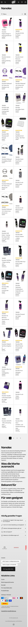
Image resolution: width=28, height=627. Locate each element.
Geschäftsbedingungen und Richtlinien (13, 621)
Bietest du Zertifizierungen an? (11, 535)
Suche (2, 579)
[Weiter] (20, 438)
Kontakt (3, 585)
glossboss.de (15, 617)
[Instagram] (14, 624)
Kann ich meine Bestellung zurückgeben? (13, 525)
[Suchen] (5, 2)
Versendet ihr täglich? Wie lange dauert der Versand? (13, 521)
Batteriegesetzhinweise (7, 582)
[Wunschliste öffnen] (22, 2)
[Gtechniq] (20, 547)
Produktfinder (5, 590)
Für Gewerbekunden (6, 588)
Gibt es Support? (7, 532)
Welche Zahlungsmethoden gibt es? (12, 528)
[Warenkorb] (25, 2)
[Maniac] (8, 547)
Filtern (4, 14)
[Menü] (1, 2)
